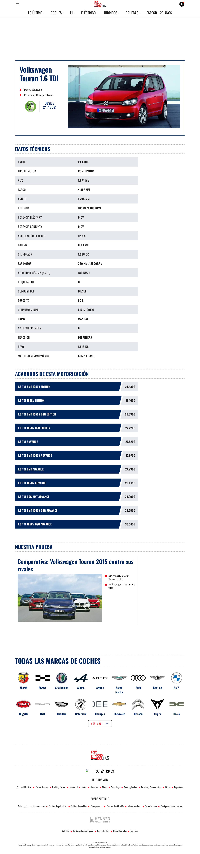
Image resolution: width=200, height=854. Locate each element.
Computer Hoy (103, 831)
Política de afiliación (115, 806)
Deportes (94, 787)
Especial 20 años (159, 13)
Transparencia (97, 806)
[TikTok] (102, 771)
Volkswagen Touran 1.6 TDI (121, 586)
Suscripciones (151, 806)
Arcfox (100, 687)
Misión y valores (134, 806)
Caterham (81, 714)
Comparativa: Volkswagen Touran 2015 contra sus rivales (76, 565)
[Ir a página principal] (100, 4)
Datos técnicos (32, 89)
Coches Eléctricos (24, 787)
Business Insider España (83, 831)
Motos (104, 787)
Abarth (23, 687)
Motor (84, 787)
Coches (56, 13)
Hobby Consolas (120, 831)
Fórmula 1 (74, 787)
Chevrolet (119, 714)
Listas (167, 787)
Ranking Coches (58, 787)
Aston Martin (119, 689)
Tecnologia (115, 787)
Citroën (138, 714)
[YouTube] (108, 771)
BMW (176, 687)
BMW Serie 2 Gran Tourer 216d (118, 577)
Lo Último (35, 13)
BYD (42, 714)
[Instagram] (112, 771)
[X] (97, 771)
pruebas (132, 13)
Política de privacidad (58, 806)
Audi (138, 687)
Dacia (176, 714)
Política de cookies (79, 806)
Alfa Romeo (61, 687)
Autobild (65, 831)
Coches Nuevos (42, 787)
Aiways (42, 687)
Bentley (157, 687)
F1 (71, 13)
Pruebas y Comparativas (151, 787)
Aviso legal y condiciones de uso (31, 806)
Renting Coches (130, 787)
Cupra (157, 714)
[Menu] (18, 4)
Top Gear (134, 831)
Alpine (80, 687)
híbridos (110, 13)
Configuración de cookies (171, 806)
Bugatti (23, 714)
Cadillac (61, 714)
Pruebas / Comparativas (38, 95)
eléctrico (88, 13)
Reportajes (178, 787)
